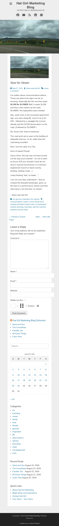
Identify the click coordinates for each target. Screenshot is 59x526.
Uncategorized (18, 450)
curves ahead (34, 202)
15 (46, 375)
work (14, 453)
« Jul (12, 399)
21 (40, 380)
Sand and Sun (18, 324)
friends (15, 425)
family (14, 419)
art (14, 199)
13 (35, 375)
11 (24, 375)
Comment (15, 238)
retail (14, 447)
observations (17, 438)
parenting (16, 444)
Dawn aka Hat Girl (33, 88)
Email (13, 281)
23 (13, 386)
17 (18, 380)
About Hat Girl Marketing (23, 490)
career (15, 416)
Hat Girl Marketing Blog (30, 5)
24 (18, 386)
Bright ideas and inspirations (24, 493)
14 (40, 375)
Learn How (17, 336)
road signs (28, 207)
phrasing (20, 207)
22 (46, 380)
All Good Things (19, 333)
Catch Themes (35, 523)
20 (35, 380)
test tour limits (23, 210)
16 (13, 380)
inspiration (26, 199)
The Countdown (19, 327)
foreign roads (29, 204)
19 (29, 380)
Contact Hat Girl (19, 496)
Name (13, 271)
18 (24, 380)
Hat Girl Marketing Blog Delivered (29, 320)
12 (29, 375)
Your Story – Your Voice (22, 499)
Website (13, 290)
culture (25, 202)
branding (16, 413)
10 (18, 375)
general (18, 199)
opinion (37, 199)
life (32, 199)
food (14, 422)
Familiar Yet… (18, 330)
